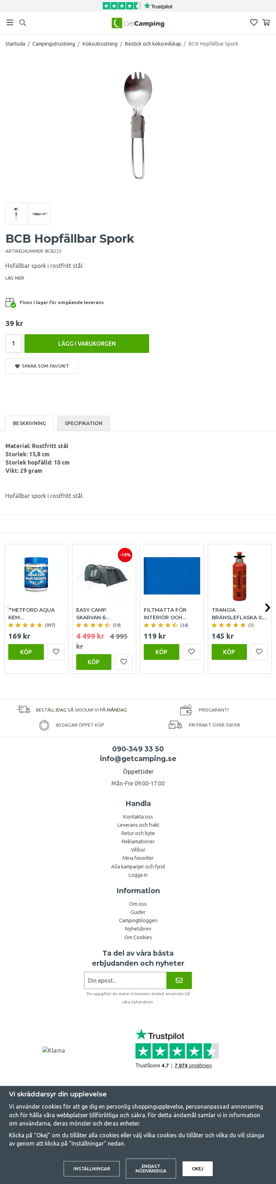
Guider (138, 912)
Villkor (138, 850)
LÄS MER (14, 277)
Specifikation (83, 423)
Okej (197, 1168)
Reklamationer (138, 841)
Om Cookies (138, 937)
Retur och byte (138, 833)
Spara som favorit (44, 365)
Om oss (138, 904)
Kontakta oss (138, 817)
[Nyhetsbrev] (179, 980)
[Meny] (10, 22)
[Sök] (22, 22)
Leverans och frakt (138, 825)
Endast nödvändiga (150, 1168)
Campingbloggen (138, 920)
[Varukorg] (266, 22)
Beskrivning (29, 423)
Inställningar (91, 1168)
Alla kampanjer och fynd (138, 867)
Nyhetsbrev (138, 929)
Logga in (138, 875)
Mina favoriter (138, 858)
